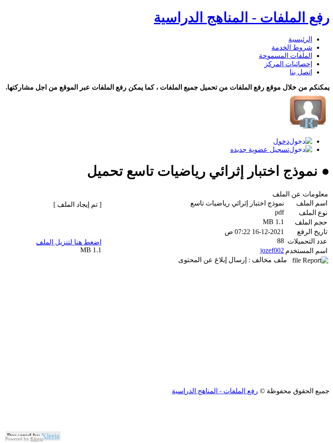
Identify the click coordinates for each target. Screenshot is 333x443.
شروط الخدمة (291, 47)
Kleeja (50, 436)
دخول (281, 141)
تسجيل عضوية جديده (259, 149)
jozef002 (272, 250)
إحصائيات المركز (288, 63)
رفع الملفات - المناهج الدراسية (242, 17)
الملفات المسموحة (285, 55)
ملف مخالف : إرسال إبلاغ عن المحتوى (235, 259)
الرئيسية (300, 39)
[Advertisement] (166, 326)
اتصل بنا (301, 72)
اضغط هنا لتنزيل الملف (68, 242)
